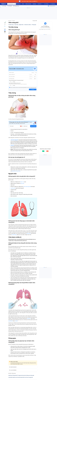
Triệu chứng (16, 24)
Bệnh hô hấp (9, 20)
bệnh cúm (22, 181)
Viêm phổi (13, 20)
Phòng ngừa (34, 24)
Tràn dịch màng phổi (14, 139)
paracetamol (10, 320)
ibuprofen (28, 318)
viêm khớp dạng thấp (27, 186)
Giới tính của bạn (11, 72)
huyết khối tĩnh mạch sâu (16, 171)
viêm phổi (22, 183)
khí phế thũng (14, 234)
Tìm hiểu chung (11, 24)
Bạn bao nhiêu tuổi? (12, 74)
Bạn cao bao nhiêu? (12, 76)
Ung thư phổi (13, 188)
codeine (16, 320)
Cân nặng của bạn (11, 78)
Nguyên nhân (21, 24)
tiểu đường (29, 233)
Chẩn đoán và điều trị (27, 24)
